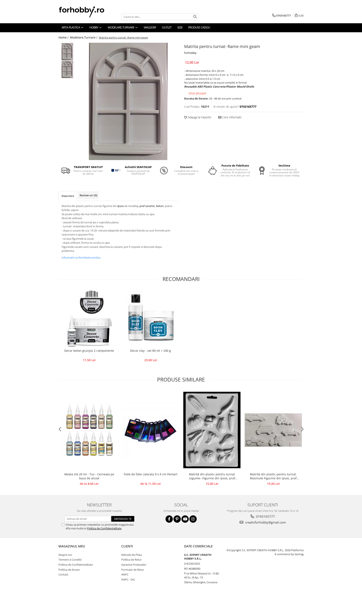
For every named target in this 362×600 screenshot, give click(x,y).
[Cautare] (195, 16)
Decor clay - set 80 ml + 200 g (150, 351)
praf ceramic (147, 206)
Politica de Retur (131, 559)
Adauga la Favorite (199, 117)
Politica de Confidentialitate (104, 528)
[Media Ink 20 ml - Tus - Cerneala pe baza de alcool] (89, 430)
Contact (63, 574)
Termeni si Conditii (69, 559)
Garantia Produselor (133, 564)
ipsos (120, 206)
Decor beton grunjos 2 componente (89, 351)
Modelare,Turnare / (84, 37)
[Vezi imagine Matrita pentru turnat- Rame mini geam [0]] (67, 51)
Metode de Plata (131, 555)
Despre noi (65, 555)
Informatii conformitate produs (81, 257)
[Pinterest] (177, 519)
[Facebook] (169, 519)
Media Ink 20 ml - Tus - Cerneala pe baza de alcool (89, 476)
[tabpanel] (128, 101)
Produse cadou (199, 27)
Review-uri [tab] (88, 195)
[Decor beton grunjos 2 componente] (89, 318)
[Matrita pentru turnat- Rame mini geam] (128, 101)
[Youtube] (185, 519)
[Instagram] (193, 519)
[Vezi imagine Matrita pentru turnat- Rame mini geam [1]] (67, 69)
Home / (63, 37)
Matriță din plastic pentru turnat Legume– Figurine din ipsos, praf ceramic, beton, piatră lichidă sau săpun (212, 476)
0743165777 (265, 516)
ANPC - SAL (128, 579)
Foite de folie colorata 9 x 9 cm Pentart (150, 474)
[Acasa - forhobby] (85, 12)
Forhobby (190, 53)
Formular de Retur (132, 570)
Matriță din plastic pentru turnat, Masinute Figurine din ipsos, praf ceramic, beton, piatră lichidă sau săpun (273, 476)
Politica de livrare (69, 570)
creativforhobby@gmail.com (265, 522)
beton (160, 206)
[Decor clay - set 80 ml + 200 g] (150, 318)
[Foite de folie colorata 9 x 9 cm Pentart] (150, 430)
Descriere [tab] (68, 196)
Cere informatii (231, 117)
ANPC (124, 574)
